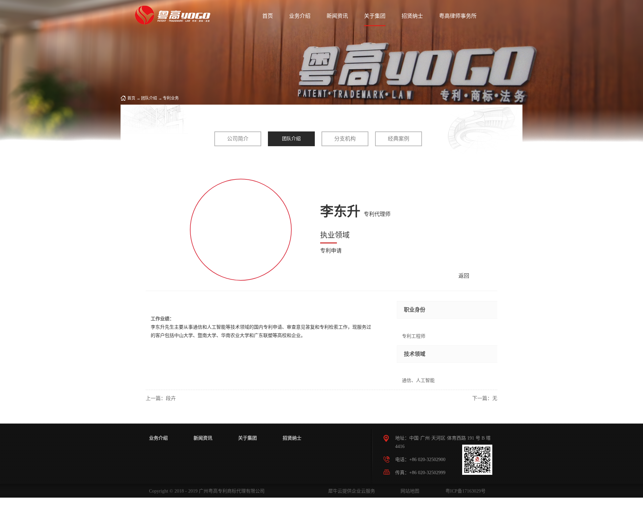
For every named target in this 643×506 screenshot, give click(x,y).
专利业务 (171, 98)
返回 (463, 276)
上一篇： (161, 398)
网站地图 (408, 491)
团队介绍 (149, 98)
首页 (267, 16)
